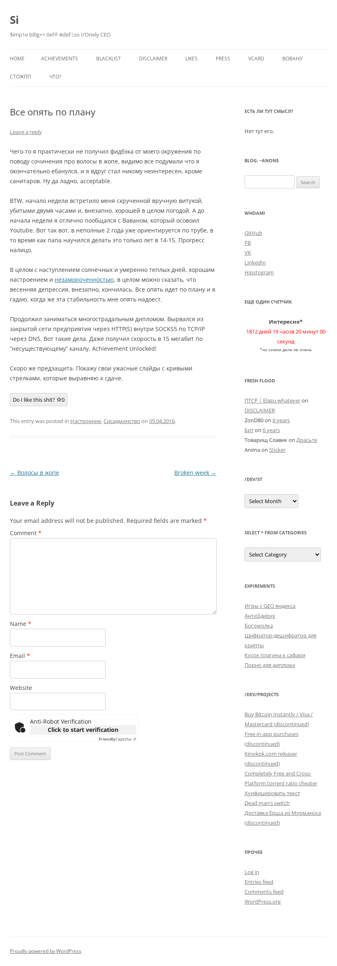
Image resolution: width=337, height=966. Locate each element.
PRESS (223, 58)
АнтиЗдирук (260, 615)
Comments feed (264, 891)
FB (248, 242)
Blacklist (108, 58)
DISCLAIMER (153, 58)
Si (14, 19)
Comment (26, 533)
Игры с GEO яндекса (270, 606)
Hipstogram (259, 272)
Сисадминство (122, 421)
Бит (249, 430)
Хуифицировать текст (272, 793)
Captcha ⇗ (117, 739)
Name (20, 624)
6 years (281, 420)
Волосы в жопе (34, 472)
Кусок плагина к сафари (275, 655)
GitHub (253, 233)
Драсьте (306, 440)
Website (21, 688)
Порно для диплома (270, 665)
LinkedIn (255, 262)
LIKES (191, 58)
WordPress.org (263, 901)
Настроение (85, 421)
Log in (252, 872)
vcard (256, 58)
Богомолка (259, 625)
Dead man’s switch (267, 803)
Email (20, 656)
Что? (55, 76)
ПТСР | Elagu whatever (272, 400)
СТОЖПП (20, 76)
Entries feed (259, 882)
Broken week (195, 472)
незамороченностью (84, 279)
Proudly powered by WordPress (45, 951)
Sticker (277, 449)
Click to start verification (83, 730)
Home (17, 58)
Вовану (292, 58)
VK (248, 252)
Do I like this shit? (39, 399)
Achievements (59, 58)
